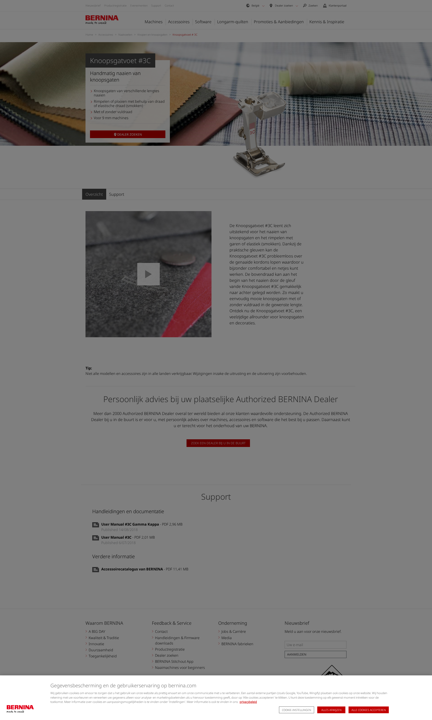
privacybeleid (248, 702)
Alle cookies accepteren (368, 710)
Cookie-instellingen (296, 710)
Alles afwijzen (331, 710)
